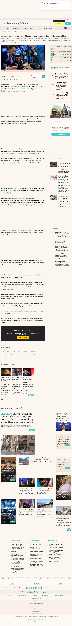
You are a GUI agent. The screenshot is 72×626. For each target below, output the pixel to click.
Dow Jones (17, 158)
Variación (59, 46)
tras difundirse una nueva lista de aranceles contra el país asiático (20, 153)
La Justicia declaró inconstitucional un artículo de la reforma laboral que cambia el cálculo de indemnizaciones (62, 76)
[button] (69, 530)
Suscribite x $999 (59, 23)
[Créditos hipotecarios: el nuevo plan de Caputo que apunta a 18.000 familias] (27, 482)
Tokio (2, 358)
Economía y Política (12, 31)
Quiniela (49, 578)
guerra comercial (28, 354)
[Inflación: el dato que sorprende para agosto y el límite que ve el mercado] (45, 482)
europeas (20, 354)
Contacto (10, 595)
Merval (41, 578)
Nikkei (4, 282)
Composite (4, 163)
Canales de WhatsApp (22, 595)
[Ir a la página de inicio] (4, 23)
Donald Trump (17, 198)
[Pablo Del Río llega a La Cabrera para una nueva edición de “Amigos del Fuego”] (63, 487)
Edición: (66, 19)
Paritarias (12, 583)
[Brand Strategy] (36, 592)
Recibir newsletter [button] (62, 134)
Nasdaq (38, 160)
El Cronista (3, 31)
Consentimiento (36, 611)
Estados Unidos (19, 86)
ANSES (60, 583)
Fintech (35, 578)
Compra (69, 46)
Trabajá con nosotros (36, 598)
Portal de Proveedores (60, 595)
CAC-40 (9, 191)
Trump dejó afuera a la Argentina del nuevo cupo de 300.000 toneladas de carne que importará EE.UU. (62, 95)
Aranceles (36, 354)
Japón (19, 351)
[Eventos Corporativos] (30, 592)
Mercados (13, 354)
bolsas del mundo (10, 358)
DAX (32, 188)
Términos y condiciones (36, 606)
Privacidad (36, 608)
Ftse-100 (11, 188)
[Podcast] (43, 592)
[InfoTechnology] (50, 592)
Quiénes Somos (45, 595)
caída (42, 354)
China (20, 31)
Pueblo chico (56, 121)
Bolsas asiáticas (4, 354)
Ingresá (68, 23)
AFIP (69, 578)
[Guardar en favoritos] (43, 76)
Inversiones (36, 583)
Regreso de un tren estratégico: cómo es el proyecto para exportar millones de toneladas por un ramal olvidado (62, 86)
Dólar (3, 578)
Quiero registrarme (22, 337)
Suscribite (34, 595)
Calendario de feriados (59, 578)
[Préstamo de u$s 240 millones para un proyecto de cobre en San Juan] (24, 466)
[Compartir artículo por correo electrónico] (14, 79)
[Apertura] (22, 592)
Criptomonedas (19, 578)
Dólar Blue (10, 578)
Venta (65, 46)
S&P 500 (12, 160)
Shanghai (25, 351)
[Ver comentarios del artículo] (17, 79)
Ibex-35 (3, 193)
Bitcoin (28, 578)
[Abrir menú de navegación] (1, 23)
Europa (13, 351)
